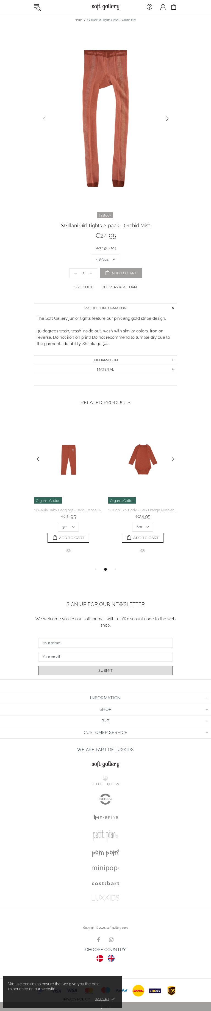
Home (78, 19)
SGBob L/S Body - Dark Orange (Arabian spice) (142, 510)
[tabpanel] (68, 491)
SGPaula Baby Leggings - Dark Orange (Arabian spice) (68, 510)
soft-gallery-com (105, 7)
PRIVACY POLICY (76, 999)
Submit (105, 670)
